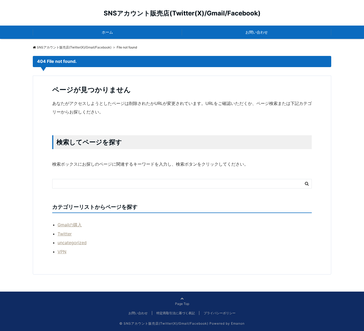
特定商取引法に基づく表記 (175, 313)
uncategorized (72, 242)
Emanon (238, 323)
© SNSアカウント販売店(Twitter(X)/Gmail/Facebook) (163, 323)
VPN (62, 251)
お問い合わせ (256, 32)
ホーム (107, 32)
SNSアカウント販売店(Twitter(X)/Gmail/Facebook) (182, 13)
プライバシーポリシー (220, 313)
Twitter (65, 233)
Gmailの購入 (70, 224)
